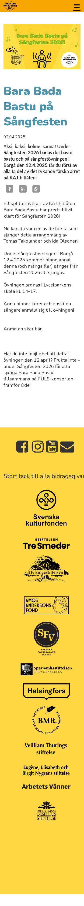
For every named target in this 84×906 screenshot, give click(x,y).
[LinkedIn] (23, 189)
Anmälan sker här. (23, 329)
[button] (76, 6)
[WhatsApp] (36, 189)
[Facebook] (9, 189)
